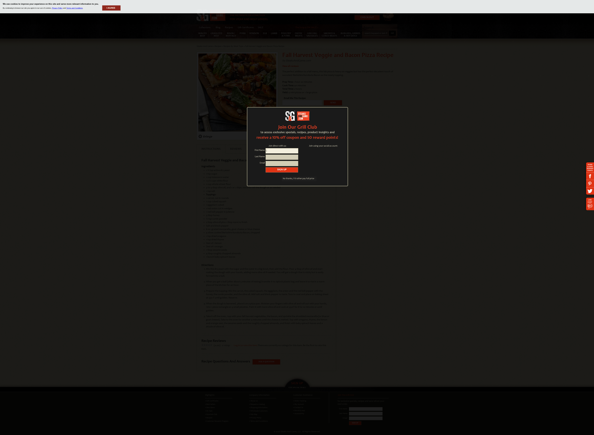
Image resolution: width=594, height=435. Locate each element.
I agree (111, 8)
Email (262, 163)
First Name (260, 150)
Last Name (260, 156)
